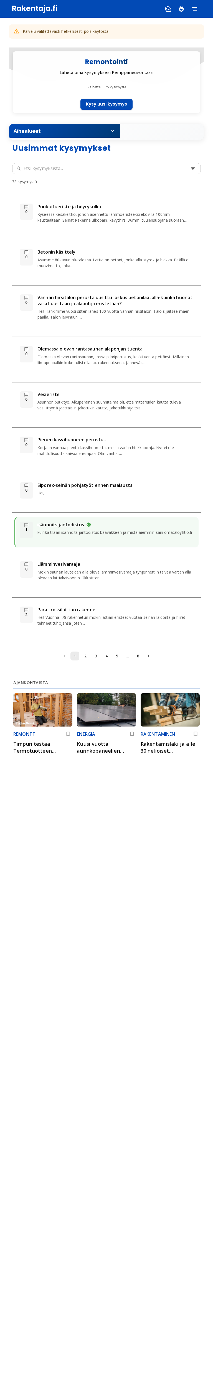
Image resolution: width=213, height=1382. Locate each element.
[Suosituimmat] (181, 9)
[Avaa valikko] (195, 9)
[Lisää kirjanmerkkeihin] (68, 734)
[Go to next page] (148, 656)
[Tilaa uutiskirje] (168, 9)
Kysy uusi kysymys (106, 104)
